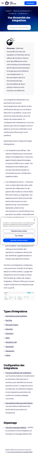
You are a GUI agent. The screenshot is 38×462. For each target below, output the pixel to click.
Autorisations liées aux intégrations (19, 403)
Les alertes (12, 13)
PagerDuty (9, 333)
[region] (19, 231)
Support (8, 11)
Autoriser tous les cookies (18, 240)
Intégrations (23, 13)
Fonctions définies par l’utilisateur (18, 373)
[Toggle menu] (2, 3)
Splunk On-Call (11, 342)
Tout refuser (19, 235)
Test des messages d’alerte (15, 427)
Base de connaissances (22, 11)
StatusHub (9, 346)
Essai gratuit (30, 3)
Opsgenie (9, 329)
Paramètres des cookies (19, 231)
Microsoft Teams (11, 325)
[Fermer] (34, 220)
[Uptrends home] (10, 3)
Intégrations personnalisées (16, 316)
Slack (7, 338)
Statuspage (9, 351)
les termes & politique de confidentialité (20, 452)
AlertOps (8, 320)
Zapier (7, 355)
